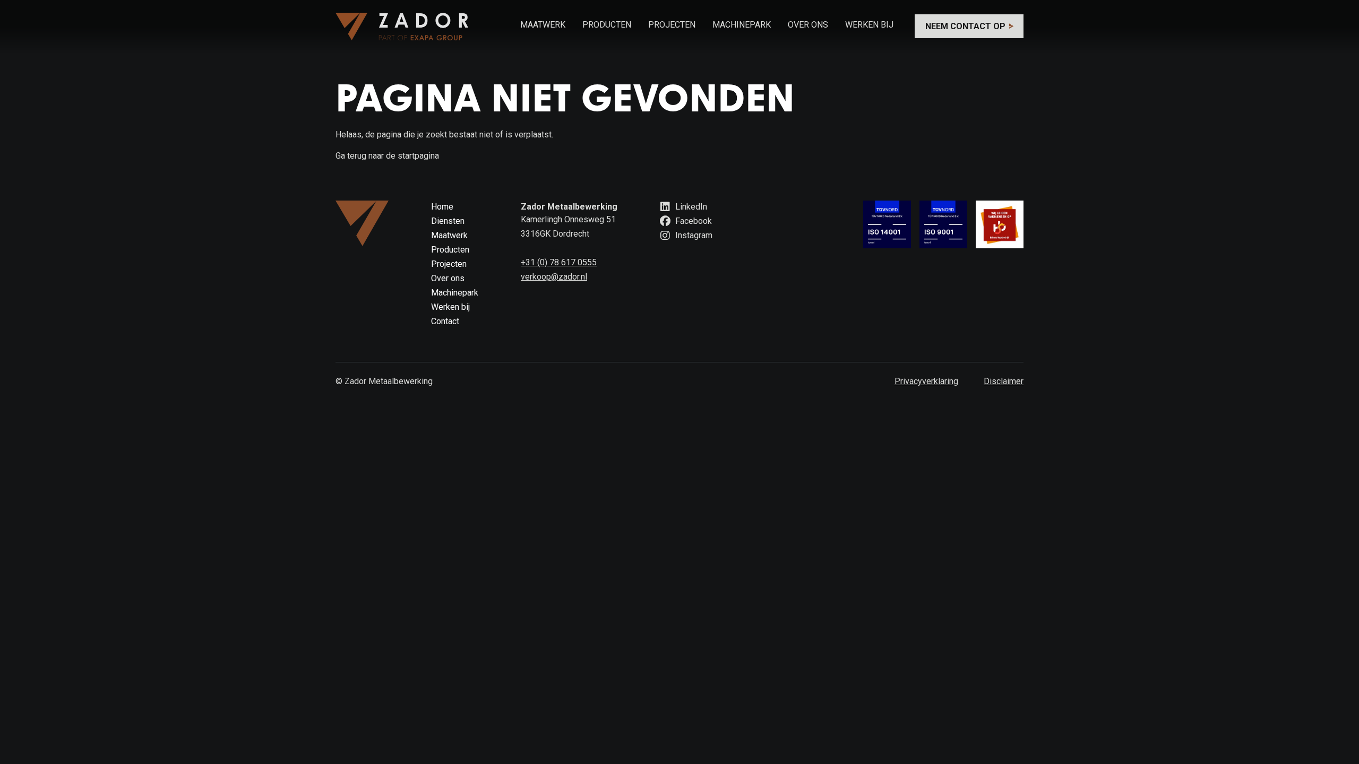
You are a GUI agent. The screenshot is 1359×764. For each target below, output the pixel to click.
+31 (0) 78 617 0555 (559, 262)
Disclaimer (1003, 381)
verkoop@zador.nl (554, 277)
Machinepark (741, 25)
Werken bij (869, 25)
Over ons (808, 25)
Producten (606, 25)
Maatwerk (542, 25)
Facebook (692, 221)
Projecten (671, 25)
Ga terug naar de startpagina (387, 156)
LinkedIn (690, 207)
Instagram (692, 235)
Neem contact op (966, 26)
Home (442, 207)
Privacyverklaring (926, 381)
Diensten (448, 221)
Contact (445, 321)
